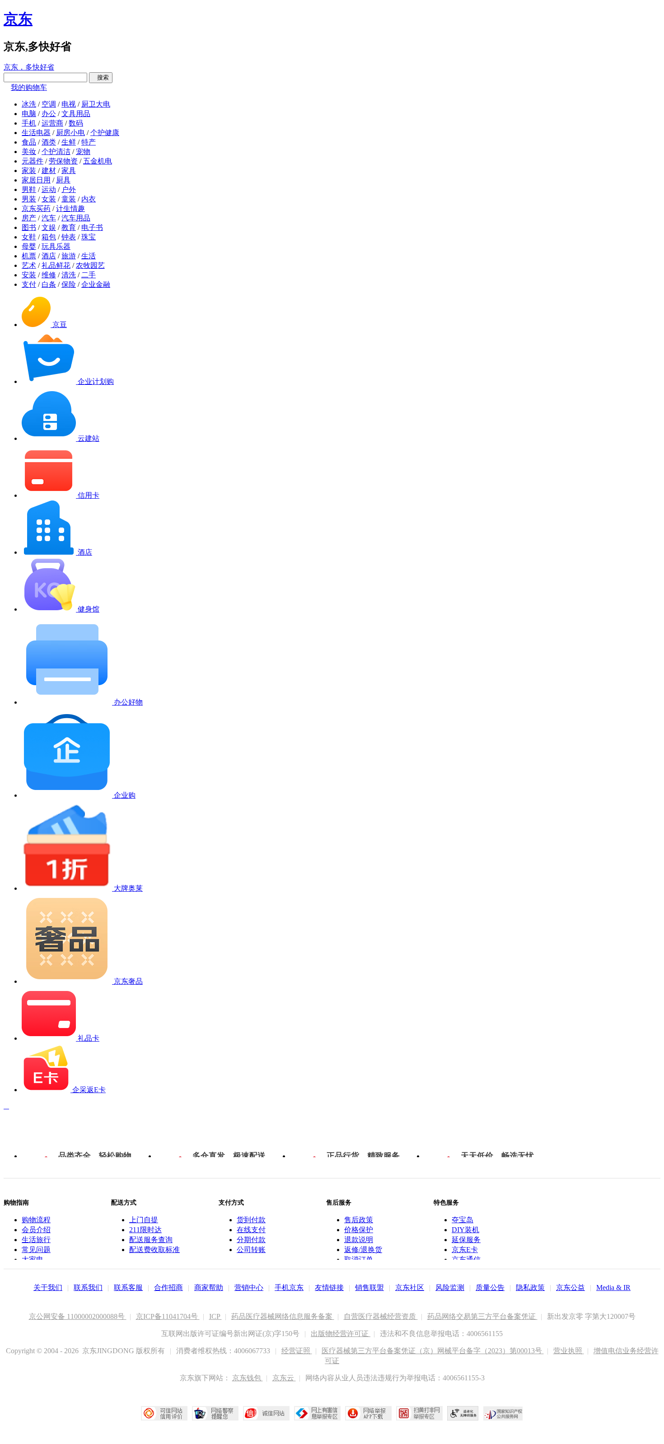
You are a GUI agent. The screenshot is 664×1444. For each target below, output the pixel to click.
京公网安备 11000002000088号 (77, 1316)
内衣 (88, 199)
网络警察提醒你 (215, 1413)
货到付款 (251, 1220)
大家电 (32, 1259)
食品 (29, 142)
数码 (76, 123)
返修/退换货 (363, 1249)
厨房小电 (70, 132)
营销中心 (248, 1287)
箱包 (49, 237)
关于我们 (47, 1287)
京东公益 (570, 1287)
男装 (29, 199)
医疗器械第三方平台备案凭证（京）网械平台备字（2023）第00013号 (433, 1351)
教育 (68, 227)
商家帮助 (208, 1287)
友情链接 (329, 1287)
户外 (68, 189)
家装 (29, 170)
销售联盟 (369, 1287)
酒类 (49, 142)
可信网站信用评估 (164, 1413)
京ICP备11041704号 (168, 1316)
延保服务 (466, 1239)
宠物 (83, 151)
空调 (49, 104)
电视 (68, 104)
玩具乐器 (56, 246)
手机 (29, 123)
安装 (29, 275)
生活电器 (36, 132)
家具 (68, 170)
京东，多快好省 (29, 67)
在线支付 (251, 1230)
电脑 (29, 113)
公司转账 (251, 1249)
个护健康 (104, 132)
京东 (18, 19)
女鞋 (29, 237)
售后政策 (358, 1220)
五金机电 (97, 161)
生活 (88, 256)
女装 (49, 199)
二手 (88, 275)
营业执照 (568, 1351)
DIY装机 (465, 1230)
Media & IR (613, 1287)
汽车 (49, 218)
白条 (49, 284)
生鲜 (68, 142)
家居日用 (36, 180)
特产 (88, 142)
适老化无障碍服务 (463, 1413)
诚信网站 (266, 1413)
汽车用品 (75, 218)
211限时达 (145, 1230)
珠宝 (88, 237)
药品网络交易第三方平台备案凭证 (482, 1316)
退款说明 (358, 1239)
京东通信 (466, 1259)
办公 (49, 113)
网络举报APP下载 (368, 1413)
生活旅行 (36, 1239)
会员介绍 (36, 1230)
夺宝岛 (462, 1220)
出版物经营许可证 (340, 1333)
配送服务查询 (151, 1239)
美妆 (29, 151)
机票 (29, 256)
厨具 (63, 180)
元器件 (32, 161)
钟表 (68, 237)
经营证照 (296, 1351)
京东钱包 (247, 1378)
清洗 (68, 275)
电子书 (92, 227)
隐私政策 (530, 1287)
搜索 (101, 77)
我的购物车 (29, 87)
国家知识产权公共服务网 (503, 1413)
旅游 (68, 256)
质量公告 (490, 1287)
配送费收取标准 (154, 1249)
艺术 (29, 265)
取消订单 (358, 1259)
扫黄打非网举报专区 (419, 1413)
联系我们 (88, 1287)
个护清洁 (56, 151)
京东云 (284, 1378)
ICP (215, 1316)
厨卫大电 (95, 104)
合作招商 (168, 1287)
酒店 (49, 256)
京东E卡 (465, 1249)
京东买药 (36, 208)
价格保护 (358, 1230)
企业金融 (95, 284)
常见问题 (36, 1249)
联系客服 (128, 1287)
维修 (49, 275)
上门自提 (143, 1220)
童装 (68, 199)
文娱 (49, 227)
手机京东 (289, 1287)
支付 (29, 284)
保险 (68, 284)
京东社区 (409, 1287)
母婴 (29, 246)
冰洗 (29, 104)
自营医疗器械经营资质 (381, 1316)
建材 (49, 170)
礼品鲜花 (56, 265)
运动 (49, 189)
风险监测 (449, 1287)
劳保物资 (63, 161)
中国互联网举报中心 (317, 1413)
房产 (29, 218)
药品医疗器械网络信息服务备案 (282, 1316)
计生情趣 (70, 208)
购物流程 (36, 1220)
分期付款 (251, 1239)
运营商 (52, 123)
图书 (29, 227)
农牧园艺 (90, 265)
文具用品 (75, 113)
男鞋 (29, 189)
